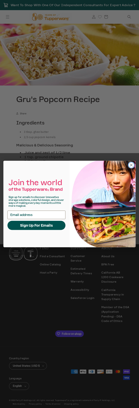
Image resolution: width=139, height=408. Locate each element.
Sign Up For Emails (36, 225)
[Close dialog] (131, 165)
